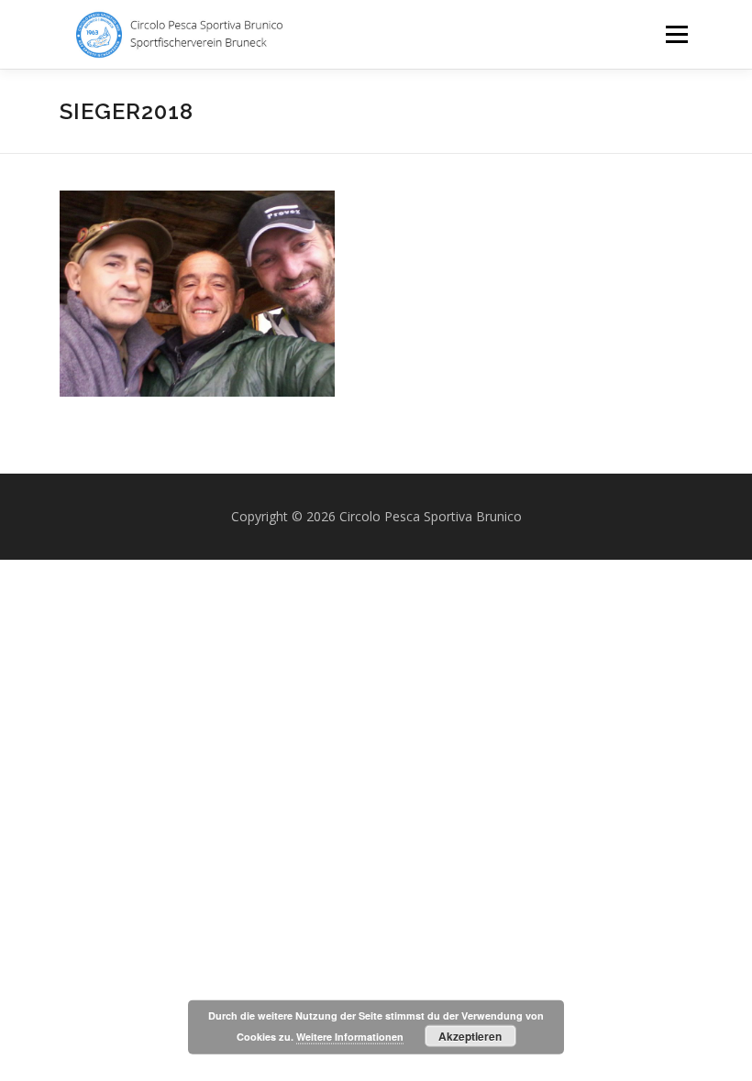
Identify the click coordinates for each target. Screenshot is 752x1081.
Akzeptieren (470, 1036)
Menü (676, 34)
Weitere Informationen (350, 1036)
